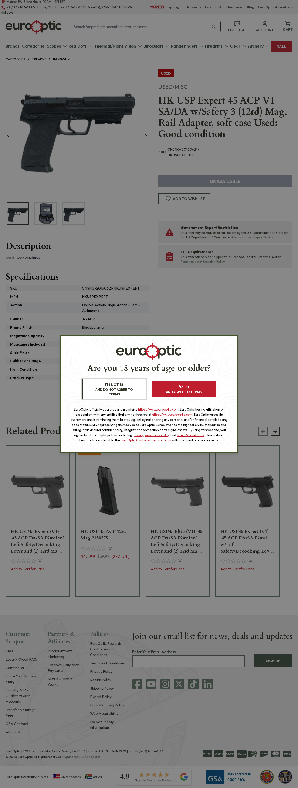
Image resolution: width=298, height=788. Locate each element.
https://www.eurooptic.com (158, 409)
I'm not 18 (114, 389)
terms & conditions (190, 435)
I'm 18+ (184, 389)
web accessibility (157, 435)
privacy (138, 435)
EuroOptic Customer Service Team (146, 440)
